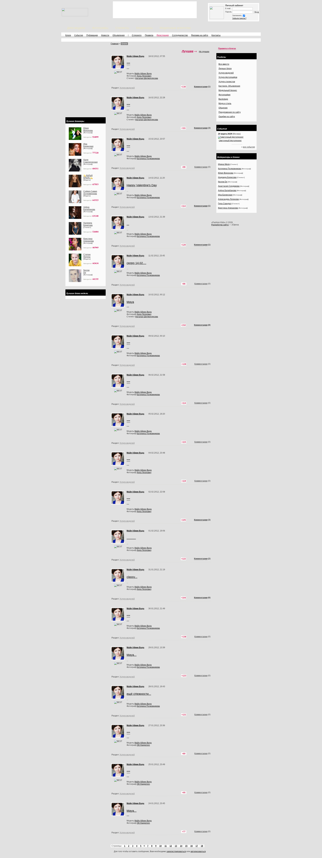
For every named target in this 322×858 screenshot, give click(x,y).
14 (181, 846)
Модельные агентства (175, 28)
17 (197, 846)
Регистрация (163, 35)
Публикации (92, 35)
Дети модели (76, 28)
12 (171, 846)
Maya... (132, 655)
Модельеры (144, 28)
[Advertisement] (155, 9)
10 (160, 846)
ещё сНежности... (139, 694)
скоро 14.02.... (136, 263)
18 (202, 846)
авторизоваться (198, 851)
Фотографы (100, 28)
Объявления (119, 35)
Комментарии (200, 245)
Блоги (68, 35)
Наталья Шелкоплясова (146, 316)
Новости (105, 35)
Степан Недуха (87, 255)
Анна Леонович (144, 314)
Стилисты (122, 28)
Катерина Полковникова (148, 236)
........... (131, 538)
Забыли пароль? (239, 18)
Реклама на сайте (199, 35)
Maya (130, 302)
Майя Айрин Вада (143, 234)
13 (176, 846)
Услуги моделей (127, 246)
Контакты (216, 35)
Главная (115, 43)
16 (191, 846)
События (78, 35)
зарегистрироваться (176, 851)
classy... (132, 577)
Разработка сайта (220, 225)
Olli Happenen (143, 745)
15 (186, 846)
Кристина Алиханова (88, 240)
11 (166, 846)
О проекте (137, 35)
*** (128, 343)
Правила (149, 35)
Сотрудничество (180, 35)
